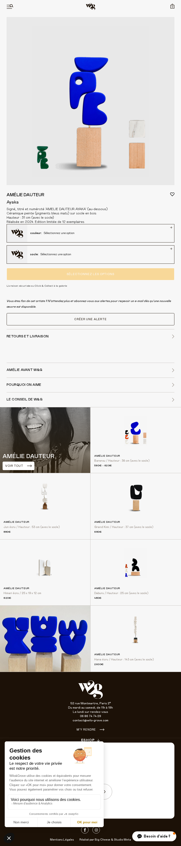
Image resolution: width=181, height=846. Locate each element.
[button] (154, 836)
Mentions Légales (62, 839)
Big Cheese (102, 839)
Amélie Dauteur (26, 195)
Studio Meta (122, 839)
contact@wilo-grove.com (90, 720)
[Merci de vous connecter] (172, 194)
